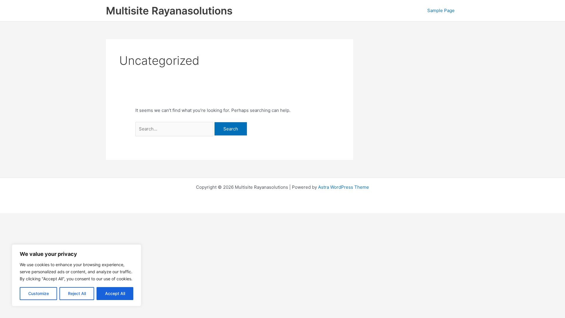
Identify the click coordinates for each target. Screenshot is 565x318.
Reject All (77, 293)
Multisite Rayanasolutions (169, 10)
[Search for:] (175, 129)
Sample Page (441, 10)
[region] (76, 275)
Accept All (115, 293)
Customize (38, 293)
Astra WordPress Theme (343, 187)
